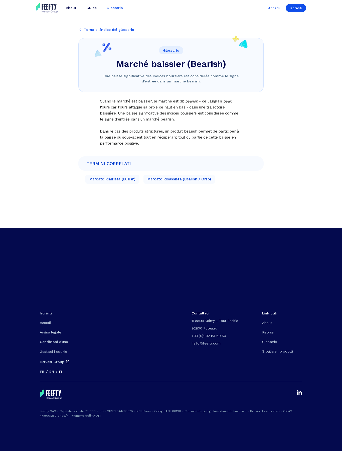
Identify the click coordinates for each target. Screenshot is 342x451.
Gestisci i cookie (53, 352)
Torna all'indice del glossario (109, 30)
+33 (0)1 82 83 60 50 (209, 335)
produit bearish (183, 131)
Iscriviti (296, 8)
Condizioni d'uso (54, 342)
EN (51, 371)
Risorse (268, 332)
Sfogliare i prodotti (277, 351)
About (267, 322)
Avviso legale (50, 332)
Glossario (269, 342)
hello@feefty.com (206, 343)
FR (42, 371)
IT (60, 371)
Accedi (274, 8)
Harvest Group (52, 362)
